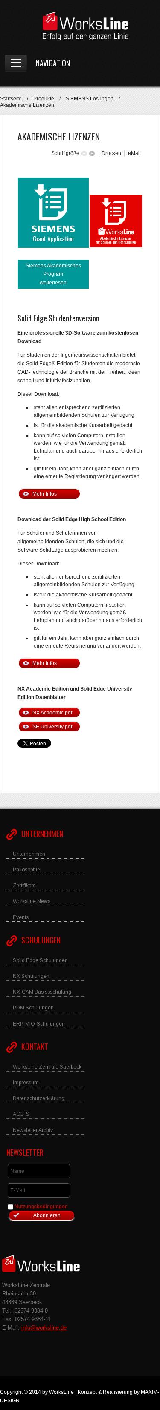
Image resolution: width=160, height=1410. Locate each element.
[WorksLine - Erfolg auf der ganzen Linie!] (80, 26)
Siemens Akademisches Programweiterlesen (53, 274)
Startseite (11, 99)
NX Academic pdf (52, 713)
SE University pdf (52, 727)
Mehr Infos (44, 494)
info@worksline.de (44, 1327)
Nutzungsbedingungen (41, 1206)
